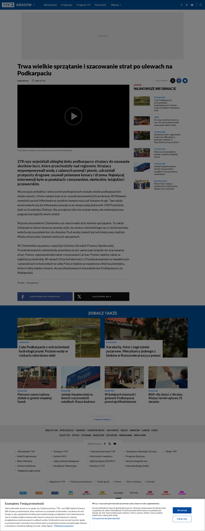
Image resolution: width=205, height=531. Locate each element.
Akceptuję (182, 510)
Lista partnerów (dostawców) (106, 518)
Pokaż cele (182, 519)
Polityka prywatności (64, 526)
